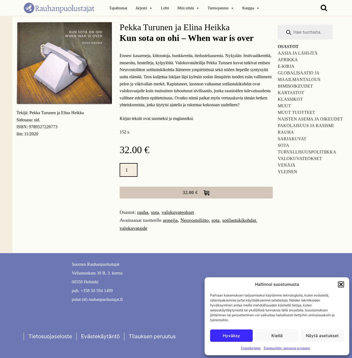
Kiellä (277, 335)
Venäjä (286, 165)
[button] (341, 284)
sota (155, 212)
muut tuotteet (296, 112)
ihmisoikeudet (295, 86)
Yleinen (287, 171)
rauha (142, 212)
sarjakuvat (292, 138)
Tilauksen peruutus (152, 336)
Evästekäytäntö (251, 348)
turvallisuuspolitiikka (307, 152)
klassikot (290, 99)
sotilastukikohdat (239, 220)
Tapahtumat (118, 8)
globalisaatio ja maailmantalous (299, 76)
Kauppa (248, 8)
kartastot (291, 92)
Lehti (165, 8)
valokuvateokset (178, 212)
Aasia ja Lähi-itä (298, 53)
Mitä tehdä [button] (185, 8)
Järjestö (141, 8)
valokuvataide (133, 228)
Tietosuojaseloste (50, 336)
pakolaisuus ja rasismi (306, 125)
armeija (170, 220)
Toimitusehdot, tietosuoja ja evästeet (286, 348)
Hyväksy (231, 335)
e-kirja (286, 66)
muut (284, 106)
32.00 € (191, 192)
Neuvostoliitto (194, 220)
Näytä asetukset (322, 335)
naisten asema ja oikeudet (310, 119)
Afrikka (288, 59)
